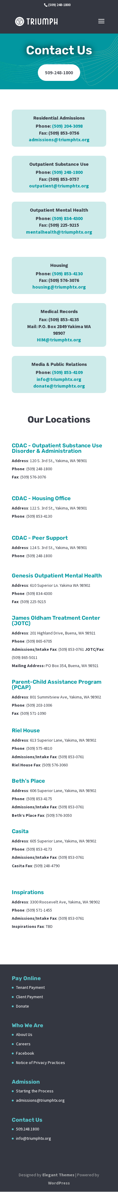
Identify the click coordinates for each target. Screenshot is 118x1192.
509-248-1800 (59, 72)
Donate (22, 1006)
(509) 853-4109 (67, 372)
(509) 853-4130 (67, 273)
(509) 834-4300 (67, 218)
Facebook (25, 1053)
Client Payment (29, 996)
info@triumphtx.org (59, 379)
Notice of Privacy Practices (40, 1062)
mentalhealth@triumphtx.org (59, 232)
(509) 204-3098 (67, 126)
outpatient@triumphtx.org (59, 186)
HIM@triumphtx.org (59, 340)
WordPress (59, 1183)
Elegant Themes (58, 1175)
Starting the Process (35, 1091)
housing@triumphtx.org (59, 287)
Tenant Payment (30, 987)
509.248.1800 (27, 1129)
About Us (24, 1034)
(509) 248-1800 (67, 172)
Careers (23, 1044)
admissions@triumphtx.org (59, 139)
